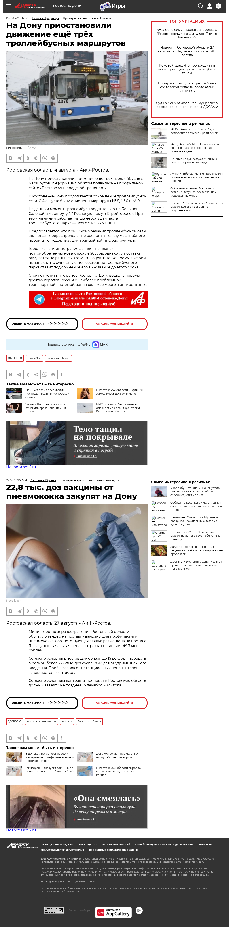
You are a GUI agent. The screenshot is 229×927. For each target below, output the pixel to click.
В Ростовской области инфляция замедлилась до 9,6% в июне (119, 391)
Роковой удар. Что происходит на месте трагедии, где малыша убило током (187, 69)
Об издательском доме (57, 844)
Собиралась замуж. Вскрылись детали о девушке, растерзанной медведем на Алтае (193, 192)
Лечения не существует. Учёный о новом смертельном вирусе (193, 160)
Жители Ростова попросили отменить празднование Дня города (45, 408)
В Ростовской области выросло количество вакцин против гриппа (118, 771)
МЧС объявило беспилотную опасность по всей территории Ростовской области (118, 408)
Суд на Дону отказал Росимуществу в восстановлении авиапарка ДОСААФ (187, 105)
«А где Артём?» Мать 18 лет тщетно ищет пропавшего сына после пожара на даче (194, 147)
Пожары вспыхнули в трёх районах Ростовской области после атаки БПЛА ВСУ (187, 87)
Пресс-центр (87, 844)
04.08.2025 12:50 (17, 18)
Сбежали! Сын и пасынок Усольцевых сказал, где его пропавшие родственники (196, 206)
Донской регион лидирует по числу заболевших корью (117, 755)
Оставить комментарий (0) (114, 323)
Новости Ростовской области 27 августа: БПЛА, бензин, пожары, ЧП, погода (187, 51)
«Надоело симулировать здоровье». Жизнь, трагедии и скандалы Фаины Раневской (187, 33)
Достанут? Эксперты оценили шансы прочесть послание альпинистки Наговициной (196, 565)
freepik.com (14, 600)
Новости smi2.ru (21, 467)
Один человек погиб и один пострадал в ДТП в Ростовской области (47, 393)
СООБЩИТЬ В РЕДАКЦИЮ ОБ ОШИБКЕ (113, 850)
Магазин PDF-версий (116, 844)
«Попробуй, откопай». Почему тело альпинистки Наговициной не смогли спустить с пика (195, 491)
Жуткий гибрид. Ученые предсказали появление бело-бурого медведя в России (196, 177)
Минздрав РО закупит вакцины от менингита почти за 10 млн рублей (49, 769)
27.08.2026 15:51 (16, 480)
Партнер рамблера (79, 910)
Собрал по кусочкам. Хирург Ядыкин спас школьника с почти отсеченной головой (196, 506)
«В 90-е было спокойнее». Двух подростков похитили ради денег (194, 131)
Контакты (205, 844)
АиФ (32, 147)
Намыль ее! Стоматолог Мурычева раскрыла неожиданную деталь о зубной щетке (194, 521)
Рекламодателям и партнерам (62, 850)
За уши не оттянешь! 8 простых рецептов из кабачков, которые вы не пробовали (196, 550)
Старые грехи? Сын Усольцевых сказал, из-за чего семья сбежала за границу (195, 535)
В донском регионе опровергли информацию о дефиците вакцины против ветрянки (49, 757)
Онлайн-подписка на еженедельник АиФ (164, 844)
